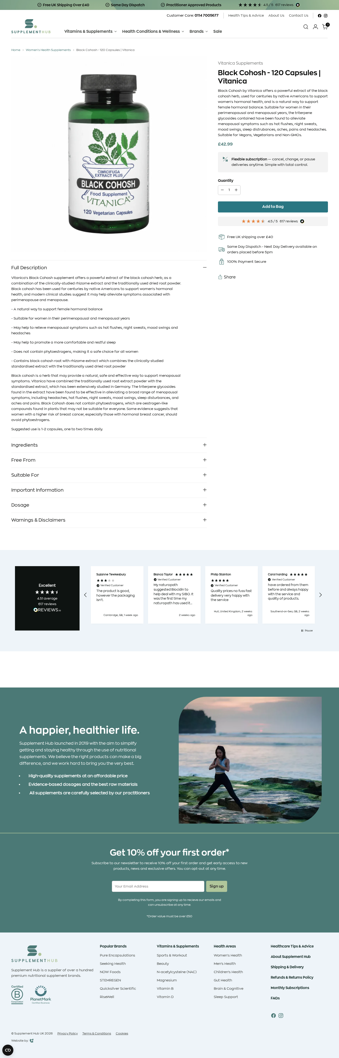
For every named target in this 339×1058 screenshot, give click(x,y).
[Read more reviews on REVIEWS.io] (47, 611)
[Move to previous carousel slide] (313, 672)
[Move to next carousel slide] (324, 671)
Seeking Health (113, 963)
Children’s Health (228, 972)
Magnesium (167, 980)
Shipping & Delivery (287, 967)
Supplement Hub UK (29, 1033)
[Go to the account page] (315, 26)
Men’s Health (225, 963)
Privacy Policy (67, 1033)
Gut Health (223, 980)
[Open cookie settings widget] (7, 1050)
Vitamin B (165, 988)
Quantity (225, 180)
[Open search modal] (305, 26)
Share (230, 277)
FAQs (275, 998)
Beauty (163, 963)
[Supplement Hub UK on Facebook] (320, 16)
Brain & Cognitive (228, 988)
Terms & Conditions (96, 1033)
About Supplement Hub (291, 957)
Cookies (122, 1033)
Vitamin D (165, 997)
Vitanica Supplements (240, 63)
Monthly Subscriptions (290, 988)
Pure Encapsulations (117, 955)
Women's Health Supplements (48, 49)
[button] (85, 595)
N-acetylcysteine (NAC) (177, 972)
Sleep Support (226, 997)
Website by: (20, 1041)
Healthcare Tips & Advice (292, 946)
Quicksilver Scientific (118, 988)
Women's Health (228, 955)
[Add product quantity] (236, 190)
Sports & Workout (172, 955)
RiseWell (107, 997)
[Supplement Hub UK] (31, 26)
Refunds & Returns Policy (292, 977)
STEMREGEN (110, 980)
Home (15, 49)
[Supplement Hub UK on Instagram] (326, 16)
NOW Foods (110, 972)
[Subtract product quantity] (222, 190)
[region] (203, 595)
